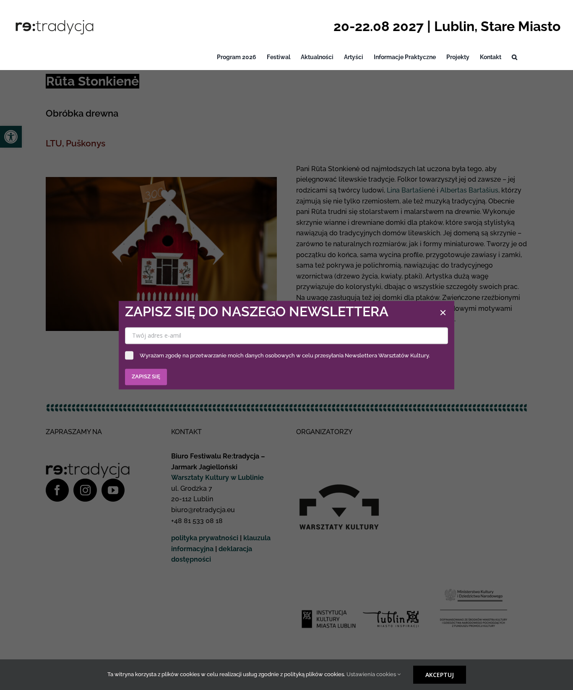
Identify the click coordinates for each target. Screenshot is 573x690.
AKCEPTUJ (439, 675)
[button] (514, 57)
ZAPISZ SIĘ (146, 376)
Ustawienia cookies (371, 674)
